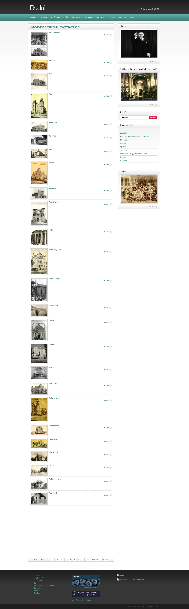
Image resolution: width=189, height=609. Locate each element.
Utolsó (105, 560)
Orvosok (123, 143)
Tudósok (123, 150)
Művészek (124, 140)
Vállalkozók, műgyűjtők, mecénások (133, 154)
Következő (96, 560)
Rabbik (123, 157)
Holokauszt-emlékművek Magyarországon (136, 136)
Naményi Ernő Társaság (81, 600)
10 (88, 560)
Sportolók (123, 147)
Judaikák (123, 133)
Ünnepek (123, 161)
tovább (106, 35)
